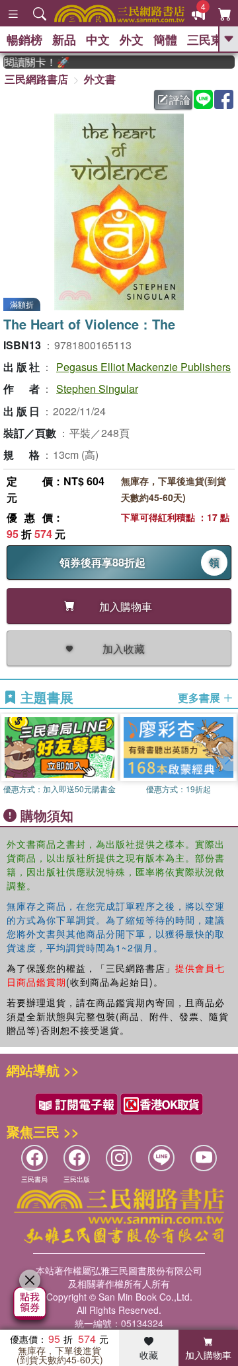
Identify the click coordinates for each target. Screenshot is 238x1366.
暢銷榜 (24, 39)
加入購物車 (208, 1354)
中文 (98, 39)
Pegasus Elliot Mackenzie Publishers (143, 366)
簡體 (165, 39)
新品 (64, 39)
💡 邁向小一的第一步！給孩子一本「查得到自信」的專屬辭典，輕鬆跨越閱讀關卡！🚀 (31, 62)
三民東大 (211, 39)
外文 (131, 39)
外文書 (100, 78)
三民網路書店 (36, 78)
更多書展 (200, 697)
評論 (179, 99)
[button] (228, 756)
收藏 (148, 1354)
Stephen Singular (97, 388)
